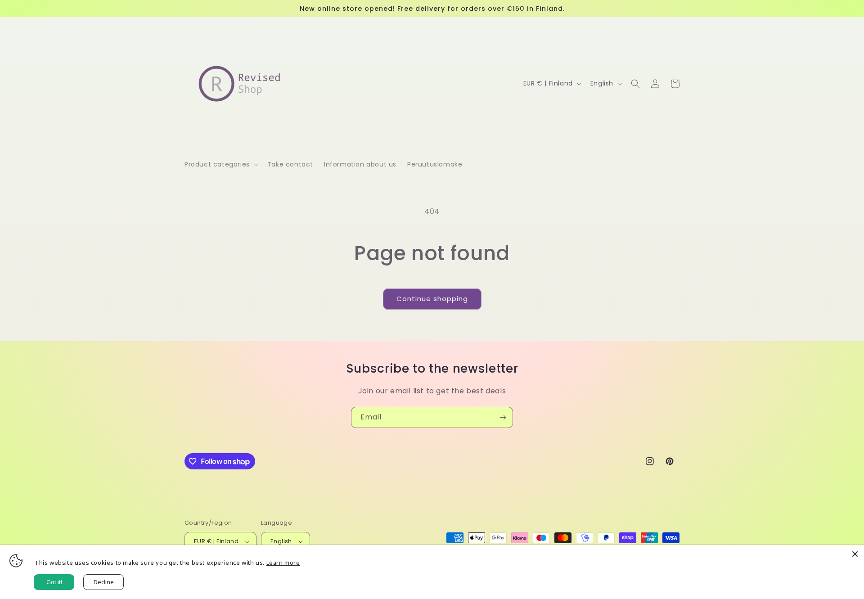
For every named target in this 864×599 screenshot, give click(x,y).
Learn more (283, 562)
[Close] (855, 553)
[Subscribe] (503, 417)
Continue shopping (432, 298)
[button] (220, 164)
